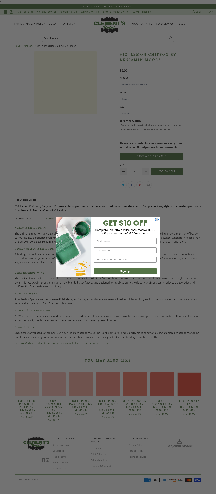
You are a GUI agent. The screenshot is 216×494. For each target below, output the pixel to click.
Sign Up (125, 271)
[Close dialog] (156, 219)
